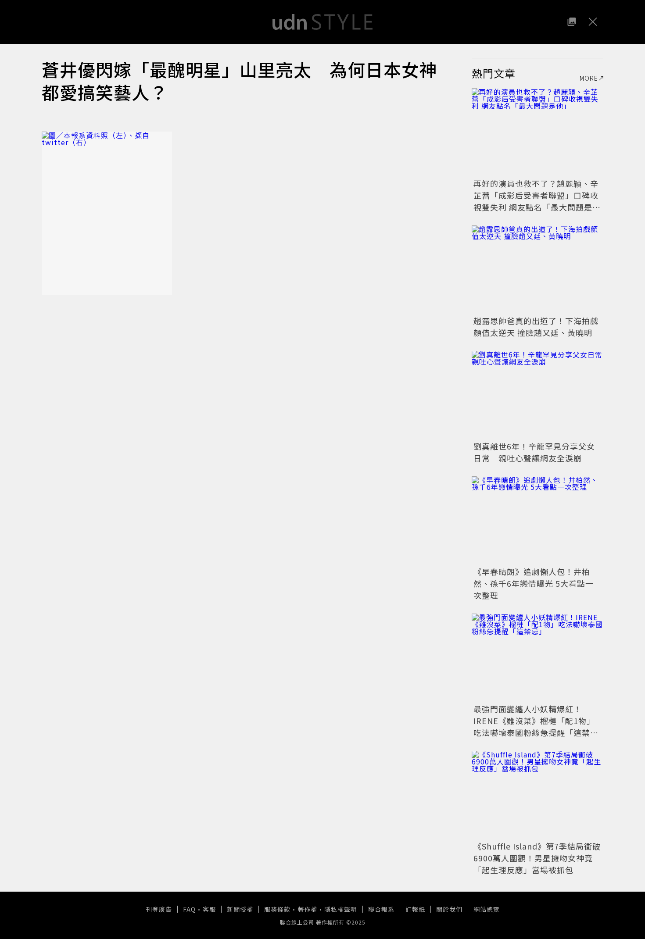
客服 (209, 909)
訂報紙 (415, 909)
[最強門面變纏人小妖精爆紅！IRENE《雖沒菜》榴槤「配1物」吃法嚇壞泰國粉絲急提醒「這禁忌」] (537, 657)
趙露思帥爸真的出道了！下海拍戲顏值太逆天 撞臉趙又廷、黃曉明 (535, 326)
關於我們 (449, 909)
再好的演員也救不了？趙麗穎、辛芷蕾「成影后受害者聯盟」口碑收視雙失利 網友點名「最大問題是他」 (535, 201)
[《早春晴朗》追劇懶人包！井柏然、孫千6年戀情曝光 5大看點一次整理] (537, 520)
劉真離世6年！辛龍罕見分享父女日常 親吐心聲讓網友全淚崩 (534, 452)
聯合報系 (381, 909)
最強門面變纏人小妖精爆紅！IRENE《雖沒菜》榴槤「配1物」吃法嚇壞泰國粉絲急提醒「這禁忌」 (534, 726)
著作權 (307, 909)
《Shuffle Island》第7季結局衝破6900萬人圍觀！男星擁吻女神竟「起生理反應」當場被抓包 (537, 857)
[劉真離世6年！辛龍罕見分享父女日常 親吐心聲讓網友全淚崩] (537, 395)
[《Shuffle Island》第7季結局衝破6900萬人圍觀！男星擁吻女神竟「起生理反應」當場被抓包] (537, 795)
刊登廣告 (159, 909)
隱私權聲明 (340, 909)
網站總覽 (486, 909)
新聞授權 (240, 909)
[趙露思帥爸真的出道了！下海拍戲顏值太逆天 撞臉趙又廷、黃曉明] (537, 269)
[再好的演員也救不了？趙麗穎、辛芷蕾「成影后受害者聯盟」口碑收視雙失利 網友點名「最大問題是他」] (537, 132)
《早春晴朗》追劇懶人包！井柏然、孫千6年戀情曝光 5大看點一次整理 (533, 583)
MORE (589, 78)
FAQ (189, 909)
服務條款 (277, 909)
